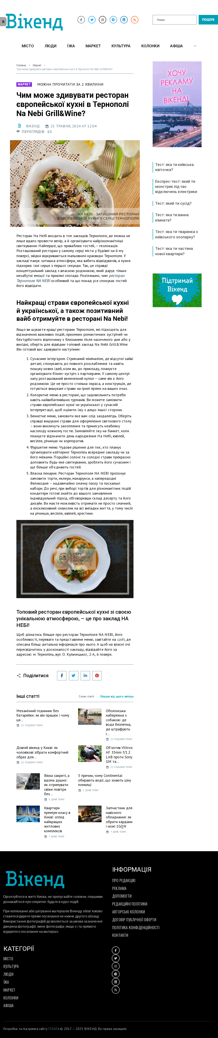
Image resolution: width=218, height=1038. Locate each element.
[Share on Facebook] (61, 675)
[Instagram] (102, 19)
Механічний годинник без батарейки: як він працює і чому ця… (42, 715)
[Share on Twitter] (73, 675)
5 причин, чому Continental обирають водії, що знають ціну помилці (104, 780)
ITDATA (53, 1028)
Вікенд (33, 126)
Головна (21, 65)
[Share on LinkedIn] (85, 675)
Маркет (37, 65)
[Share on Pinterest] (97, 675)
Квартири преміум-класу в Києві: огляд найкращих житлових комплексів (57, 819)
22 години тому (32, 725)
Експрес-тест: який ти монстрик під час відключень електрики (176, 186)
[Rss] (134, 19)
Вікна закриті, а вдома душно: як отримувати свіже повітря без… (56, 784)
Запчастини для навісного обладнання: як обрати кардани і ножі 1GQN (119, 817)
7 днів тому (56, 836)
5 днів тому (57, 799)
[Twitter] (92, 19)
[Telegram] (113, 19)
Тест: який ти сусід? (173, 203)
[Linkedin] (124, 19)
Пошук (208, 20)
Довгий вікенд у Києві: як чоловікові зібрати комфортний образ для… (42, 752)
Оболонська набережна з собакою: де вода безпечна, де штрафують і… (118, 722)
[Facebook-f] (81, 19)
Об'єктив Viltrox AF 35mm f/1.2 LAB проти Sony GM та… (119, 754)
